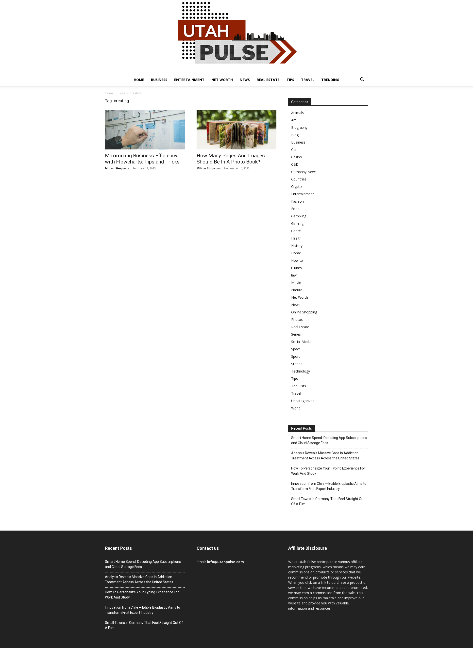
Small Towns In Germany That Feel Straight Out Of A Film (328, 501)
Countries (298, 179)
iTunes (296, 267)
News (245, 79)
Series (296, 334)
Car (294, 149)
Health (296, 238)
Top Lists (298, 386)
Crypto (296, 186)
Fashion (297, 201)
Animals (297, 112)
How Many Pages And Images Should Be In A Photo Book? (231, 159)
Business (159, 79)
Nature (296, 290)
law (294, 275)
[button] (362, 80)
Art (293, 120)
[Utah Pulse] (236, 37)
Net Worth (222, 79)
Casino (296, 157)
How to (297, 260)
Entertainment (189, 79)
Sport (295, 356)
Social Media (301, 341)
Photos (297, 319)
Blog (295, 134)
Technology (300, 371)
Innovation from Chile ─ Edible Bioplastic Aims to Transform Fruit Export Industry (328, 486)
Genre (296, 230)
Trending (330, 79)
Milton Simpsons (117, 168)
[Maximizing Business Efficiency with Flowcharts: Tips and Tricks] (145, 129)
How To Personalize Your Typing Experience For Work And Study (328, 470)
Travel (307, 79)
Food (295, 208)
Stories (296, 363)
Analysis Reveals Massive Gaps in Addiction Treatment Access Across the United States (325, 455)
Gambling (298, 216)
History (297, 245)
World (296, 408)
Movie (296, 282)
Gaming (297, 223)
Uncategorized (302, 400)
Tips (290, 79)
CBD (295, 164)
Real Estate (268, 79)
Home (139, 79)
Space (296, 349)
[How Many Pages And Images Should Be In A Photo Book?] (236, 129)
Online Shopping (304, 312)
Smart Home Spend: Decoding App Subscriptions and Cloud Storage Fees (329, 440)
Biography (299, 127)
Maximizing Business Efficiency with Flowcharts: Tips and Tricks (142, 159)
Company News (304, 171)
